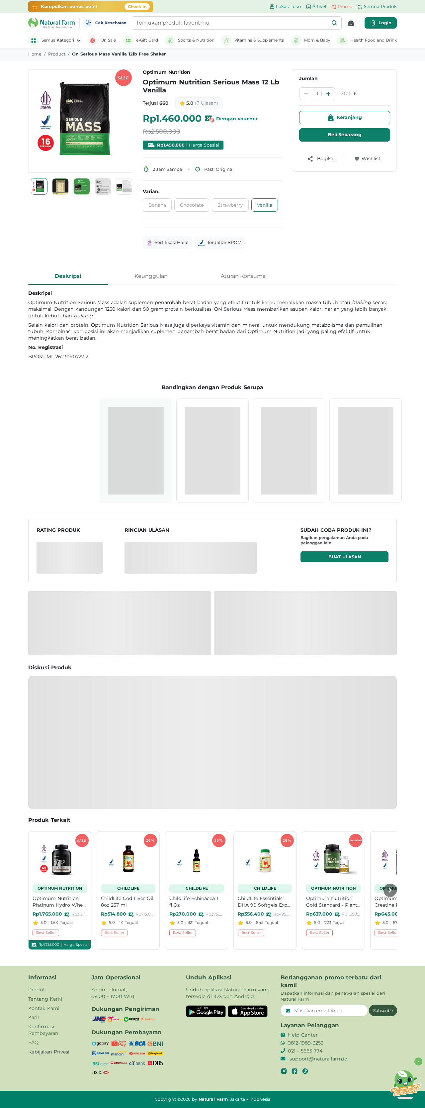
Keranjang (349, 117)
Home (35, 54)
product (56, 54)
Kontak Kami (43, 1008)
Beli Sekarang (345, 135)
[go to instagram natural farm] (284, 1071)
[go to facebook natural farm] (294, 1071)
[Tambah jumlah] (328, 93)
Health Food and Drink (373, 40)
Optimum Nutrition (166, 72)
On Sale (108, 40)
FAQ (33, 1043)
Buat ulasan (344, 556)
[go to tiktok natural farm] (305, 1071)
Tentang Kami (45, 999)
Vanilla (264, 205)
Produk (37, 990)
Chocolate (192, 205)
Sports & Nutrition (196, 40)
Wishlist (371, 159)
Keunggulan (151, 276)
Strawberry (230, 205)
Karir (34, 1017)
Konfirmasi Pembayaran (43, 1030)
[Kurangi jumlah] (306, 93)
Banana (157, 205)
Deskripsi (68, 276)
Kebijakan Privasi (48, 1052)
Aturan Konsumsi (244, 276)
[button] (334, 23)
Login (385, 22)
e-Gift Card (147, 40)
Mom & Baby (317, 40)
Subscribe (383, 1010)
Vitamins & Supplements (259, 40)
